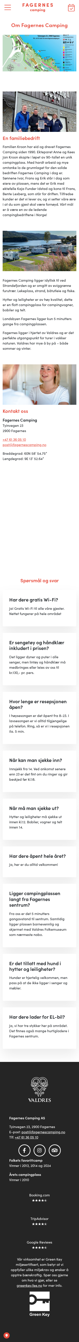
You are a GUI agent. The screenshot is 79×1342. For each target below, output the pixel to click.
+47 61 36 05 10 (14, 439)
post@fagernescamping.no (24, 444)
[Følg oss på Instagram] (40, 1150)
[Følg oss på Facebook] (24, 1150)
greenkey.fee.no (29, 1285)
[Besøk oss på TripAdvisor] (55, 1150)
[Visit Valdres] (39, 1089)
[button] (7, 7)
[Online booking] (71, 7)
